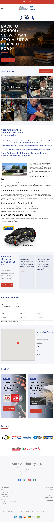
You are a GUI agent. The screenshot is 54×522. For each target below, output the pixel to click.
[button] (17, 343)
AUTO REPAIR (5, 494)
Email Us (50, 500)
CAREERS (3, 503)
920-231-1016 (14, 199)
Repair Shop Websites (20, 511)
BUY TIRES (4, 499)
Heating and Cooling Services (18, 220)
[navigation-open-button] (2, 8)
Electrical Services (9, 218)
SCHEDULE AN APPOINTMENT (9, 501)
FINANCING (4, 497)
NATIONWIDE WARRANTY (8, 492)
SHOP (2, 490)
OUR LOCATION (8, 60)
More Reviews (6, 284)
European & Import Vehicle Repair (10, 221)
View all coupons (9, 408)
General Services (30, 220)
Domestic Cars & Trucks (41, 220)
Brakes (2, 218)
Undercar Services (5, 220)
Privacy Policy (47, 511)
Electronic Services (20, 218)
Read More (4, 317)
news (3, 313)
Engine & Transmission (31, 218)
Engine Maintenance (43, 218)
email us (33, 211)
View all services (45, 71)
